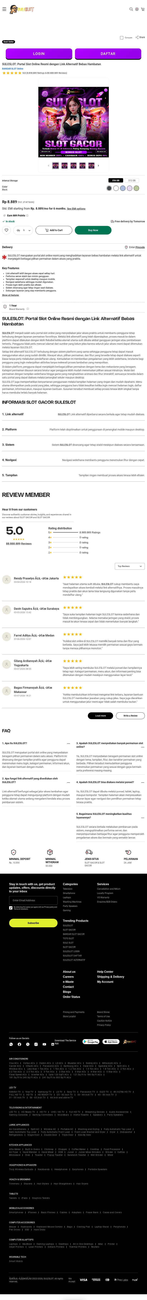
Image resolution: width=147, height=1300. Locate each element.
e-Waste (68, 981)
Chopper (62, 1149)
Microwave (14, 1155)
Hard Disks (39, 1229)
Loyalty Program (105, 893)
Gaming (67, 910)
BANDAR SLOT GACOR (73, 934)
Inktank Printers (56, 1247)
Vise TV (29, 1092)
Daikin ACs (45, 1063)
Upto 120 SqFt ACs (59, 1074)
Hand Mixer (48, 1152)
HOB (60, 1152)
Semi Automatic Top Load (22, 1132)
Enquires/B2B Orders (107, 902)
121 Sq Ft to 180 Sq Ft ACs (87, 1074)
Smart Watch (16, 1261)
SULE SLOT (68, 942)
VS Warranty (103, 897)
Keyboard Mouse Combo (49, 1227)
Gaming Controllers (42, 1115)
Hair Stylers (43, 1183)
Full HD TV (74, 1112)
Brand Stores (103, 1012)
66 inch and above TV (61, 1097)
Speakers (98, 1115)
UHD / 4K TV (58, 1112)
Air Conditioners (17, 1129)
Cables (63, 1212)
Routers (95, 1247)
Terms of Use (103, 1016)
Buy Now (93, 230)
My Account (105, 981)
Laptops (67, 897)
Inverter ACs (37, 1074)
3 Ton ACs (49, 1072)
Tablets (13, 1198)
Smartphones (16, 1212)
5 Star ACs (112, 1072)
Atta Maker (15, 1149)
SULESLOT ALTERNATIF (74, 960)
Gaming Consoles (18, 1115)
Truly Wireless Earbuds (21, 1169)
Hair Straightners (63, 1183)
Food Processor (112, 1149)
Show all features (10, 295)
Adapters (76, 1212)
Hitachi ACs (32, 1066)
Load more (100, 716)
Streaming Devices (95, 1112)
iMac (100, 1244)
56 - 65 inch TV (38, 1097)
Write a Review (130, 716)
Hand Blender (30, 1152)
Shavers (28, 1183)
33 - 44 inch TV (85, 1094)
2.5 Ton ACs (33, 1072)
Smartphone (69, 893)
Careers (68, 976)
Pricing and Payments (73, 1012)
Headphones (61, 1169)
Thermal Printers (78, 1247)
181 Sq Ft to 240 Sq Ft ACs (23, 1077)
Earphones (78, 1169)
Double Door (50, 1135)
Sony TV (71, 1092)
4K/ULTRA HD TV (122, 1092)
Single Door (33, 1135)
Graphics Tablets (41, 1198)
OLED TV (104, 1092)
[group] (115, 180)
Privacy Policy (104, 1025)
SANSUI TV (15, 1092)
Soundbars (63, 1115)
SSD (27, 1229)
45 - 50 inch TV (106, 1094)
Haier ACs (88, 1066)
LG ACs (59, 1063)
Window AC (50, 1129)
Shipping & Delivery (110, 976)
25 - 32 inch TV (65, 1094)
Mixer (110, 1155)
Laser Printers (36, 1247)
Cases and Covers (112, 1212)
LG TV (59, 1092)
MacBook (27, 1244)
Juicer (70, 1152)
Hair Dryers (82, 1183)
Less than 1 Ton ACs (38, 1069)
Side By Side (84, 1135)
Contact (68, 986)
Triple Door (68, 1135)
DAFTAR (108, 53)
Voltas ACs (29, 1063)
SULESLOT (8, 333)
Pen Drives (14, 1229)
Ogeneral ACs (105, 1066)
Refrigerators (16, 1135)
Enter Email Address (24, 900)
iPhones (32, 1212)
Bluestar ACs (74, 1063)
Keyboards (26, 1227)
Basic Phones (48, 1212)
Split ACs (122, 1066)
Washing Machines (72, 902)
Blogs (67, 991)
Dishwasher (126, 1132)
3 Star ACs (80, 1072)
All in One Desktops (83, 1244)
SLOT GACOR (69, 930)
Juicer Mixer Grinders (90, 1152)
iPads (25, 1198)
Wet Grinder (97, 1155)
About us (69, 971)
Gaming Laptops (45, 1244)
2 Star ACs (64, 1072)
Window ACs (15, 1069)
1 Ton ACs (58, 1069)
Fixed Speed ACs (18, 1074)
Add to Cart (56, 230)
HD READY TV (45, 1094)
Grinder (109, 1152)
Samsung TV (44, 1092)
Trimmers (14, 1183)
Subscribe (33, 923)
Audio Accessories (119, 1112)
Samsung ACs (71, 1066)
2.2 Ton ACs (15, 1072)
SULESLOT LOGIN (71, 951)
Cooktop (94, 1149)
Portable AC (67, 1129)
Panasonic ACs (51, 1066)
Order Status (71, 996)
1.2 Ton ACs (74, 1069)
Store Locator (69, 1016)
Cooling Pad (83, 1227)
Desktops (63, 1244)
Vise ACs (13, 1063)
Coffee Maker (79, 1149)
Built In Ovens (32, 1149)
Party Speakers (70, 906)
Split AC (35, 1129)
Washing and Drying (88, 1129)
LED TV (13, 1112)
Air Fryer (13, 1152)
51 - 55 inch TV (17, 1097)
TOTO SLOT (68, 938)
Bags (69, 1227)
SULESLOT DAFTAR (72, 955)
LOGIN (39, 53)
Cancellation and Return (108, 889)
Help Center (105, 971)
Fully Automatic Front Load (55, 1132)
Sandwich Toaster (76, 1155)
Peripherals (119, 1227)
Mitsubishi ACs (110, 1063)
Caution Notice (104, 1021)
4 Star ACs (96, 1072)
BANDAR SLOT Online (12, 68)
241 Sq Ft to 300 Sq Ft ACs (56, 1077)
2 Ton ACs (125, 1069)
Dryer (112, 1132)
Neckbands (44, 1169)
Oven (27, 1155)
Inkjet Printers (16, 1247)
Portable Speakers (97, 1169)
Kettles (121, 1152)
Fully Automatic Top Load (117, 1129)
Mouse (12, 1227)
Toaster (39, 1155)
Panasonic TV (87, 1092)
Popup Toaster (55, 1155)
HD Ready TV (28, 1112)
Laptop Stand (102, 1227)
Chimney (49, 1149)
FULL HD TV (15, 1094)
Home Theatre (81, 1115)
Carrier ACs (15, 1066)
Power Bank (92, 1212)
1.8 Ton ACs (109, 1069)
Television (67, 889)
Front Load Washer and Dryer (90, 1132)
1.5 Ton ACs (92, 1069)
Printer (111, 1244)
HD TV (29, 1094)
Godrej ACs (92, 1063)
